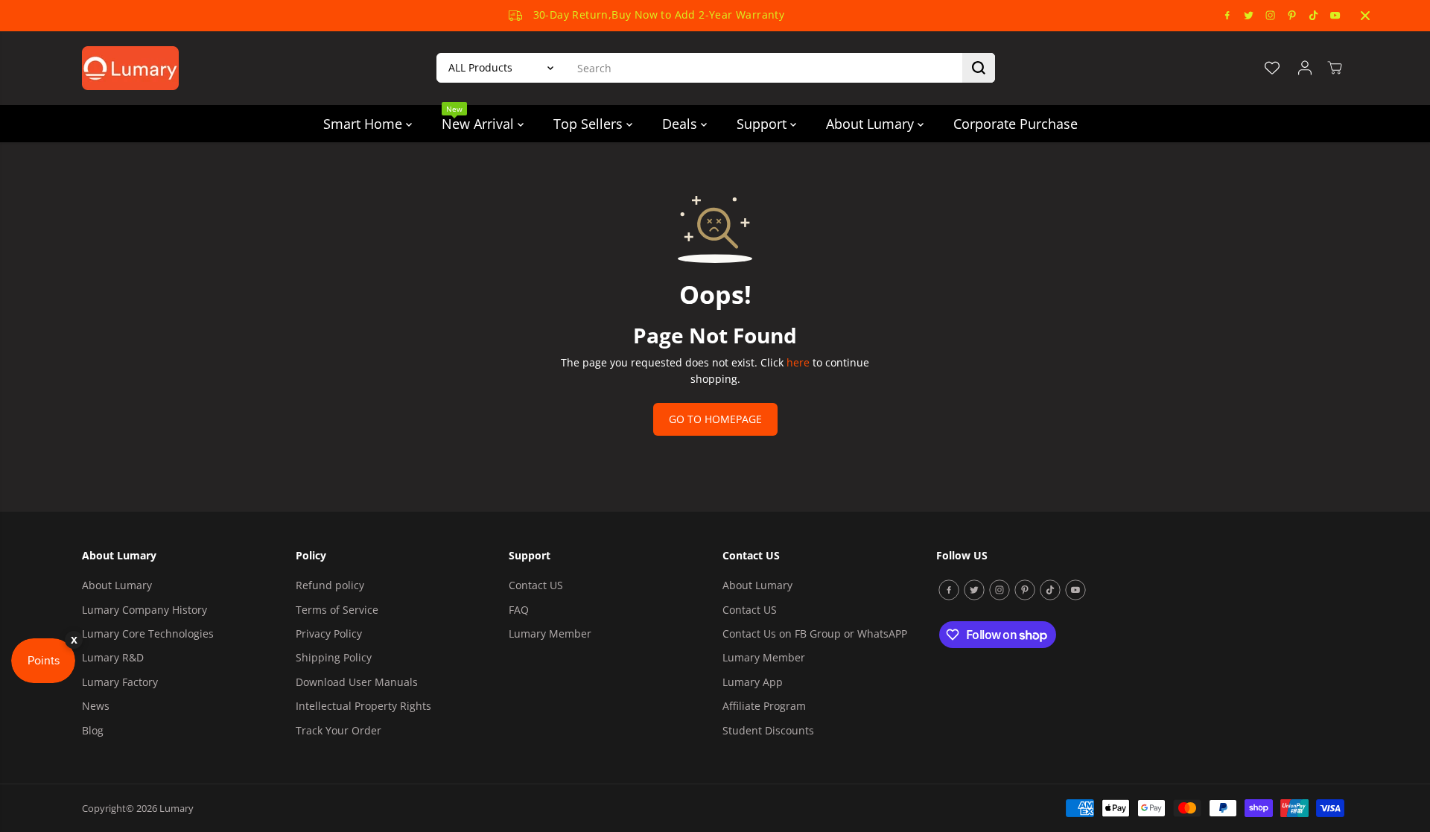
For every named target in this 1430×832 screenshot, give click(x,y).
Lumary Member (550, 633)
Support (763, 124)
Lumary (176, 808)
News (95, 706)
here (798, 362)
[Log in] (1304, 67)
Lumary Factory (120, 682)
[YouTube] (1335, 16)
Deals (681, 124)
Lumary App (752, 682)
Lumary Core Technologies (148, 633)
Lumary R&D (113, 657)
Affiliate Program (764, 706)
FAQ (519, 610)
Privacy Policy (329, 633)
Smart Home (364, 124)
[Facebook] (1227, 16)
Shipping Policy (334, 657)
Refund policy (330, 585)
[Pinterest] (1292, 16)
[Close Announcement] (1365, 15)
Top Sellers (589, 124)
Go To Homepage (715, 419)
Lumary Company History (144, 610)
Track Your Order (338, 730)
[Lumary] (130, 68)
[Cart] (1334, 67)
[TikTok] (1314, 16)
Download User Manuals (357, 682)
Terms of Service (337, 610)
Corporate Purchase (1015, 124)
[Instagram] (1271, 16)
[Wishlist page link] (1272, 67)
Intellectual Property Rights (363, 706)
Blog (93, 730)
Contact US (536, 585)
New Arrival (480, 119)
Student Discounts (768, 730)
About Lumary (872, 124)
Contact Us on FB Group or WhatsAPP (814, 633)
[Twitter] (1249, 16)
